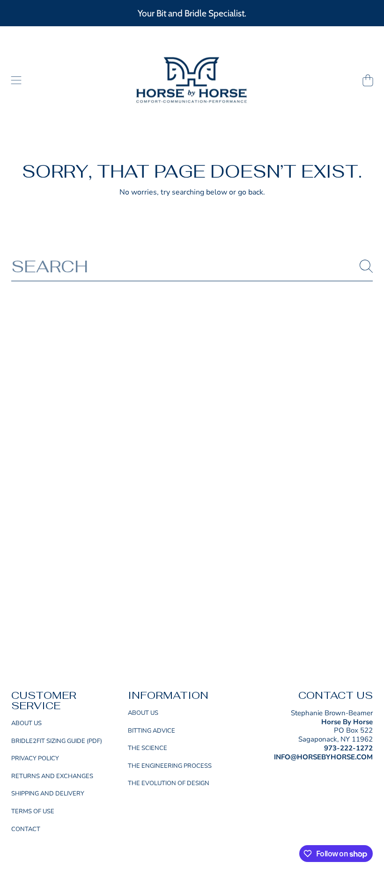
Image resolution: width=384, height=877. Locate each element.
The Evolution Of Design (168, 783)
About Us (26, 723)
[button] (16, 80)
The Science (147, 748)
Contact (25, 829)
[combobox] (192, 266)
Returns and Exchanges (52, 776)
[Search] (366, 266)
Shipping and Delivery (47, 793)
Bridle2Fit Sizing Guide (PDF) (56, 741)
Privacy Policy (35, 758)
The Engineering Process (170, 766)
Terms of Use (32, 811)
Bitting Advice (151, 731)
